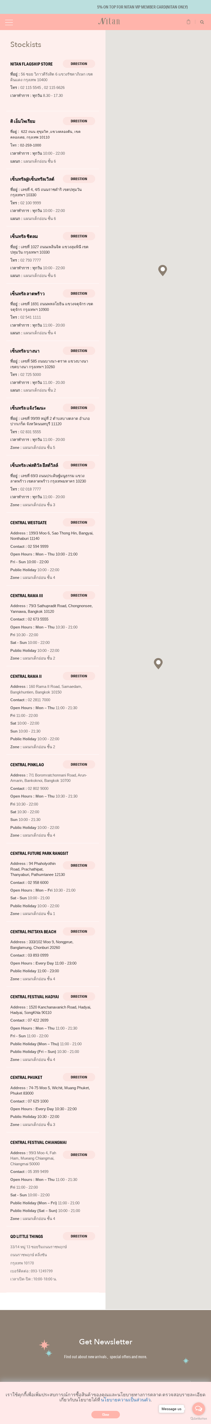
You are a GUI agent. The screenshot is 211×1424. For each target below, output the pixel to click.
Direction (79, 63)
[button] (158, 664)
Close (105, 1414)
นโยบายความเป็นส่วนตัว (126, 1399)
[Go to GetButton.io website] (198, 1418)
